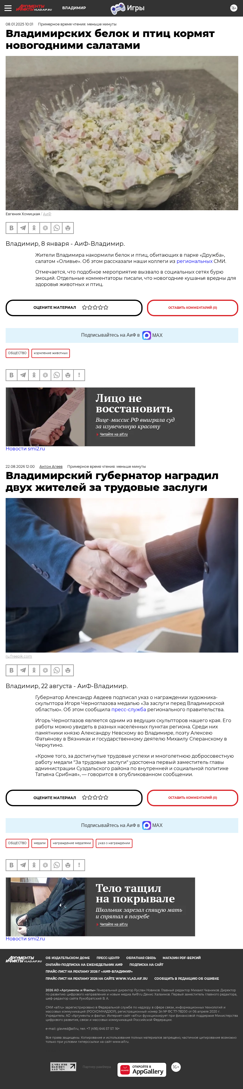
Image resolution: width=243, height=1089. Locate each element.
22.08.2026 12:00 (20, 466)
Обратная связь (141, 958)
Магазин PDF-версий (182, 958)
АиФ (47, 214)
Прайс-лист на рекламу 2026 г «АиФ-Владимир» (89, 972)
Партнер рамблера (97, 1067)
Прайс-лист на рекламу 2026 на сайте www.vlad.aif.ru (97, 979)
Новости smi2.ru (25, 449)
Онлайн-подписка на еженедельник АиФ (84, 965)
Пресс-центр (108, 958)
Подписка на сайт (146, 965)
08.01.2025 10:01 (19, 24)
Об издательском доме (68, 958)
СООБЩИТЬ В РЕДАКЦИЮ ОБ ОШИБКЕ (186, 979)
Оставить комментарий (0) (192, 308)
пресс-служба (128, 709)
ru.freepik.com (19, 656)
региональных (194, 261)
